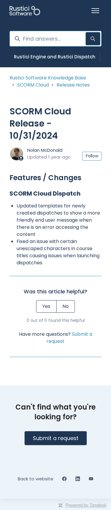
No (65, 306)
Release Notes (73, 84)
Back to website (35, 479)
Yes (46, 306)
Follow (92, 156)
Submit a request (55, 438)
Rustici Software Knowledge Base (47, 77)
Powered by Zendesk (86, 505)
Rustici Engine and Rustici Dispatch (54, 57)
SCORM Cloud (33, 84)
